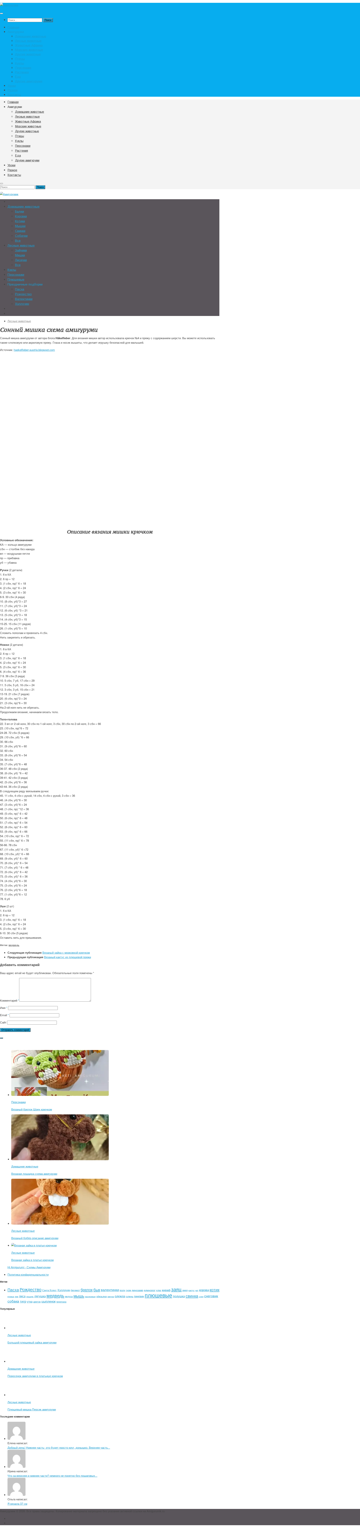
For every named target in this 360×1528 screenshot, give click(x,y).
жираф (166, 1290)
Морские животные (29, 49)
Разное (13, 90)
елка (158, 1290)
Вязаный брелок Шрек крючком (31, 1109)
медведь (14, 945)
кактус (191, 1290)
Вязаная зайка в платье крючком (32, 1260)
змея (185, 1290)
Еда (18, 76)
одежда (120, 1296)
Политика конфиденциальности (28, 1274)
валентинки (110, 1289)
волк (122, 1290)
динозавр (137, 1290)
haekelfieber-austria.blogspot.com (34, 350)
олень (129, 1296)
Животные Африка (29, 45)
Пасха (19, 289)
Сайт (3, 1022)
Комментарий (9, 1000)
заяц (176, 1289)
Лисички (21, 260)
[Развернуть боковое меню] (1, 1038)
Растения (22, 72)
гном (128, 1290)
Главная (13, 27)
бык (96, 1289)
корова (204, 1289)
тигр (23, 1301)
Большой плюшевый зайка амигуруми (32, 1342)
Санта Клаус (49, 1290)
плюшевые (158, 1295)
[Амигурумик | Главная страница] (9, 5)
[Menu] (1, 13)
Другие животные (28, 54)
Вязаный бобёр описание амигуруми (34, 1238)
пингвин (139, 1296)
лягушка (40, 1296)
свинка (192, 1295)
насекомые (90, 1296)
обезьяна (101, 1296)
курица (11, 1296)
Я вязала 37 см (17, 1504)
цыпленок (48, 1301)
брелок (87, 1289)
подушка (179, 1296)
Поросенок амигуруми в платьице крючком (35, 1376)
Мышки (20, 226)
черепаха (61, 1301)
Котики (20, 221)
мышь (79, 1295)
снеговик (211, 1295)
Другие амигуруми (28, 81)
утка (29, 1301)
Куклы (19, 63)
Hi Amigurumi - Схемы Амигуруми (29, 1267)
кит (196, 1290)
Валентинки (23, 299)
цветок (37, 1301)
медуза (69, 1296)
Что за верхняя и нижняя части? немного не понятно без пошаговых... (52, 1475)
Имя (3, 1008)
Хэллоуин (22, 304)
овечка (110, 1296)
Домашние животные (30, 36)
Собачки (21, 236)
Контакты (14, 94)
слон (201, 1296)
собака (13, 1301)
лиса (22, 1296)
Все (18, 240)
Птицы (20, 58)
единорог (149, 1290)
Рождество (23, 294)
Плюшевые (16, 279)
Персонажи (23, 67)
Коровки (21, 216)
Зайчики (21, 250)
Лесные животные (28, 40)
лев (16, 1296)
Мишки (20, 255)
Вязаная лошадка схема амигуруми (34, 1174)
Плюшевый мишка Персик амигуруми (32, 1409)
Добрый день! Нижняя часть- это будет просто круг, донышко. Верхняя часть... (59, 1447)
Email (4, 1015)
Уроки (12, 85)
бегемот (75, 1290)
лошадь (30, 1296)
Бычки (19, 211)
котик (214, 1289)
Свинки (20, 231)
